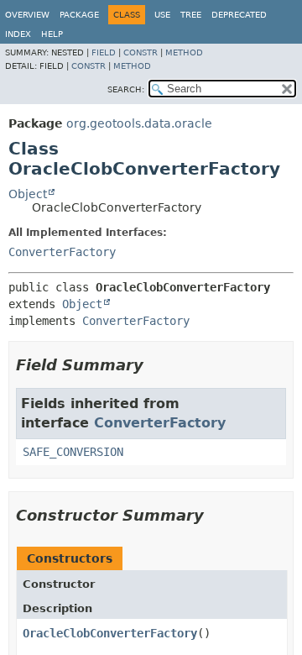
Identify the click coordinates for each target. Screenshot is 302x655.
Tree (190, 14)
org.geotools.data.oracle (139, 123)
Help (52, 34)
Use (162, 14)
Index (18, 34)
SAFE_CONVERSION (73, 451)
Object (27, 194)
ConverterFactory (62, 252)
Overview (27, 14)
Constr (140, 52)
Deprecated (239, 14)
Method (184, 52)
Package (79, 14)
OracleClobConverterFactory (110, 633)
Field (103, 52)
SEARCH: (125, 89)
